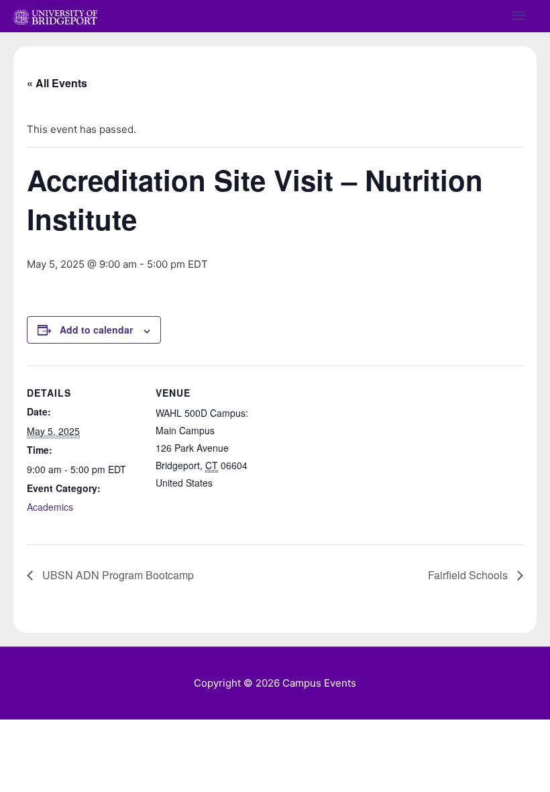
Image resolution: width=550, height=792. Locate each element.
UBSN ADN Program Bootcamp (117, 575)
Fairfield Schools (469, 575)
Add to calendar (96, 329)
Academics (50, 506)
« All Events (57, 83)
